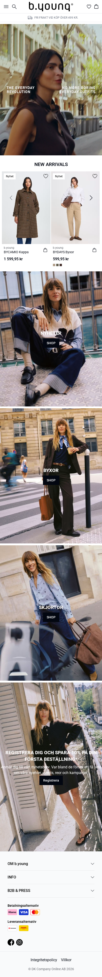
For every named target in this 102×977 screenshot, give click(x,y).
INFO (12, 877)
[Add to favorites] (46, 176)
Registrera (51, 780)
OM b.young (18, 863)
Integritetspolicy (44, 960)
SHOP (51, 343)
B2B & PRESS (19, 890)
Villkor (66, 960)
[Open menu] (5, 6)
